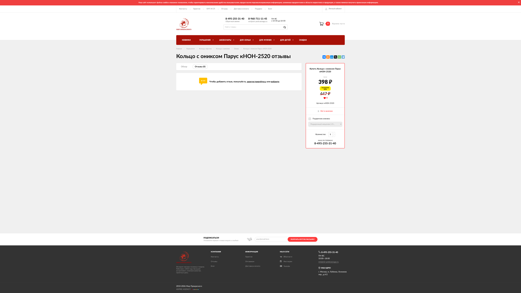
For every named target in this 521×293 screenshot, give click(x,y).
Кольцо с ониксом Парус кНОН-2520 (257, 49)
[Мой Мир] (331, 57)
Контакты (183, 9)
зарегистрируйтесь (256, 82)
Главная (179, 49)
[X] (335, 57)
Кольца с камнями (223, 49)
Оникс (236, 49)
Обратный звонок (232, 21)
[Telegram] (343, 57)
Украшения (190, 49)
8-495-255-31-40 (234, 19)
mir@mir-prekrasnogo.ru (257, 21)
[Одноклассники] (328, 57)
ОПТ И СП (211, 9)
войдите (275, 82)
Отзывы (224, 9)
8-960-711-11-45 (257, 19)
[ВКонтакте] (324, 57)
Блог (270, 9)
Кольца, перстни (205, 49)
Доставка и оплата (241, 9)
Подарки (258, 9)
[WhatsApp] (339, 57)
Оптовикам (249, 261)
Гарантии (196, 9)
